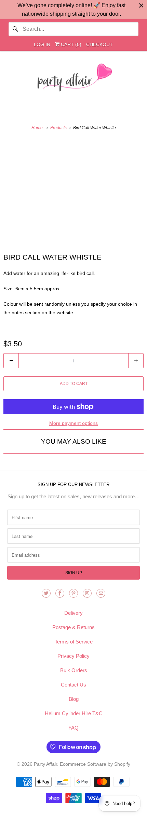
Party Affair (45, 764)
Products (59, 127)
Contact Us (73, 685)
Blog (74, 699)
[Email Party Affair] (100, 593)
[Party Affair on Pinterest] (73, 593)
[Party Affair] (73, 79)
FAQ (73, 728)
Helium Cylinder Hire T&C (74, 713)
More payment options (73, 423)
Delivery (73, 613)
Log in (42, 44)
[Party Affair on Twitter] (46, 593)
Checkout (99, 44)
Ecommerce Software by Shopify (95, 764)
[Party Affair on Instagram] (87, 593)
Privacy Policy (73, 656)
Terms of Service (74, 641)
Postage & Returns (73, 627)
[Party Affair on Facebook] (59, 593)
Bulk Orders (73, 670)
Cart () (70, 44)
